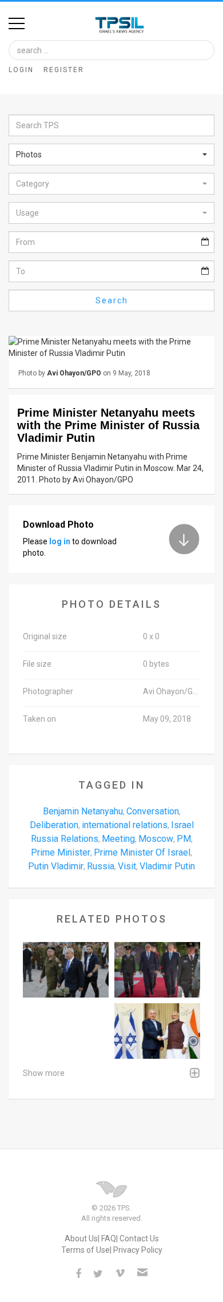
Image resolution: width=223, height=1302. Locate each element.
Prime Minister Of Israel (142, 852)
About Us (81, 1238)
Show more (44, 1073)
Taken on (39, 718)
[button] (111, 154)
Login (21, 70)
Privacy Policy (137, 1249)
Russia (100, 866)
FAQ (108, 1238)
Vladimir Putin (167, 866)
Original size (45, 636)
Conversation (152, 811)
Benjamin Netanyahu (83, 811)
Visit (127, 866)
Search (111, 300)
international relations (125, 825)
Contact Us (139, 1238)
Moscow (155, 838)
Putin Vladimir (55, 866)
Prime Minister (60, 852)
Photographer (48, 691)
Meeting (118, 838)
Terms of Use (85, 1249)
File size (37, 663)
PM (184, 838)
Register (63, 70)
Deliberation (54, 825)
